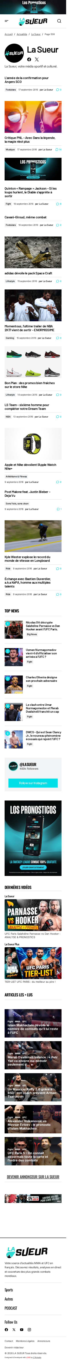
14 (60, 149)
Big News (32, 634)
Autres (9, 1298)
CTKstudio (37, 1357)
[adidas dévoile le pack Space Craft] (33, 252)
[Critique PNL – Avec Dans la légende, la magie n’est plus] (33, 117)
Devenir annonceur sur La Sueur (33, 1177)
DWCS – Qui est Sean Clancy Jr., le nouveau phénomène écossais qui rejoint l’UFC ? (43, 735)
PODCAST (11, 1308)
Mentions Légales (25, 1341)
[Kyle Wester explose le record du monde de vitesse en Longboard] (33, 536)
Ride (8, 568)
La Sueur (36, 34)
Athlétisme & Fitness (16, 476)
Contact (9, 1341)
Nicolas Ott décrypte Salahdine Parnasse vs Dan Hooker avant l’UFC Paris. (43, 626)
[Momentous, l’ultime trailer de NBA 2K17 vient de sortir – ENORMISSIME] (33, 305)
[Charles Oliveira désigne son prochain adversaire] (14, 684)
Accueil (8, 34)
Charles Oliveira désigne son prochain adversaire (41, 678)
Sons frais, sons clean (17, 503)
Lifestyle (10, 281)
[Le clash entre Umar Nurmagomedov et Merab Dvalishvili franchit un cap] (14, 712)
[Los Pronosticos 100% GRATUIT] (33, 7)
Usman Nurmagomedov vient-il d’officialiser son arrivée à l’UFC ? (41, 653)
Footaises (11, 89)
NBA (8, 416)
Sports (9, 1289)
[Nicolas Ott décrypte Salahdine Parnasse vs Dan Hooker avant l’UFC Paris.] (14, 630)
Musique (10, 149)
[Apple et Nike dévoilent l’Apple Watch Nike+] (33, 444)
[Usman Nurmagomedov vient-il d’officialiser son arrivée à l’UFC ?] (14, 657)
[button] (6, 21)
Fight (8, 203)
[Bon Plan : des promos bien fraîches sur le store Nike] (33, 362)
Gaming (10, 338)
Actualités (22, 34)
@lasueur (28, 764)
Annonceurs (43, 1341)
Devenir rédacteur (14, 1347)
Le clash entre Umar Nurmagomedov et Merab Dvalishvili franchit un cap (42, 708)
